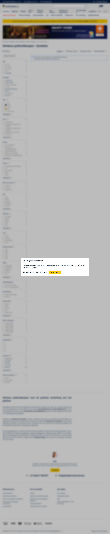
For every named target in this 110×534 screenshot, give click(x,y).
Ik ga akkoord (55, 272)
